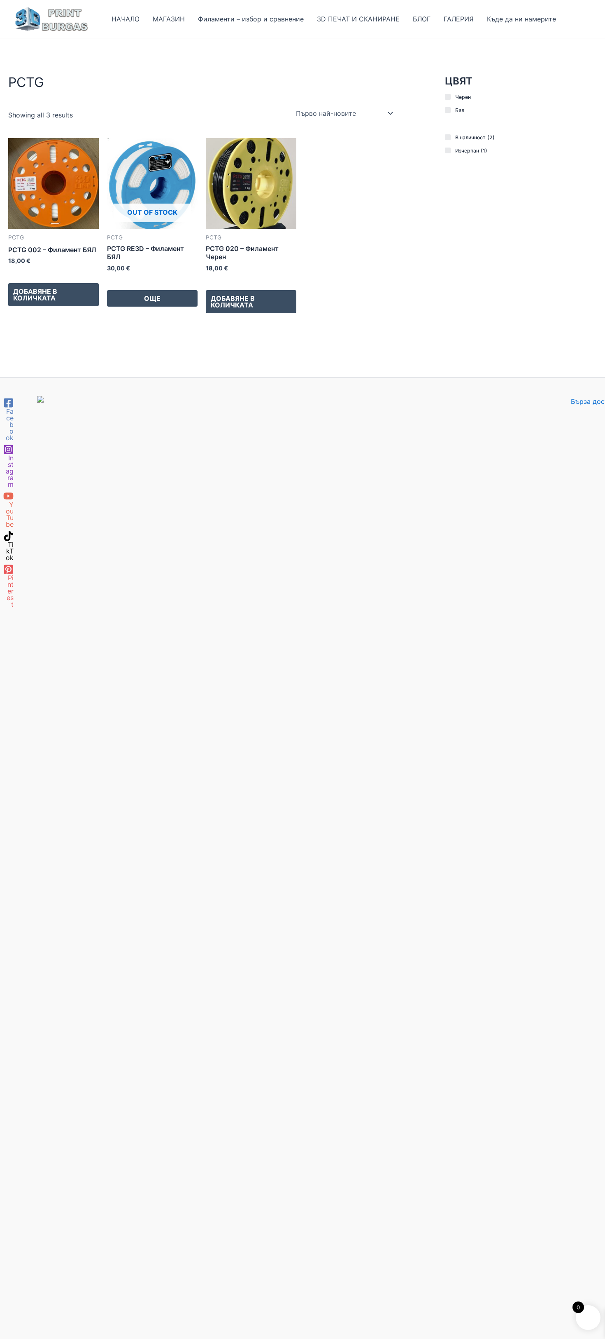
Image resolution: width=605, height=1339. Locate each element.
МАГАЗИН (169, 19)
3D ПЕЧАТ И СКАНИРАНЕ (358, 19)
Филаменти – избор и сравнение (251, 19)
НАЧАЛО (126, 19)
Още (152, 298)
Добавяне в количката (35, 294)
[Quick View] (22, 273)
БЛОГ (421, 19)
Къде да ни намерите (521, 19)
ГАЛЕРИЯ (459, 19)
